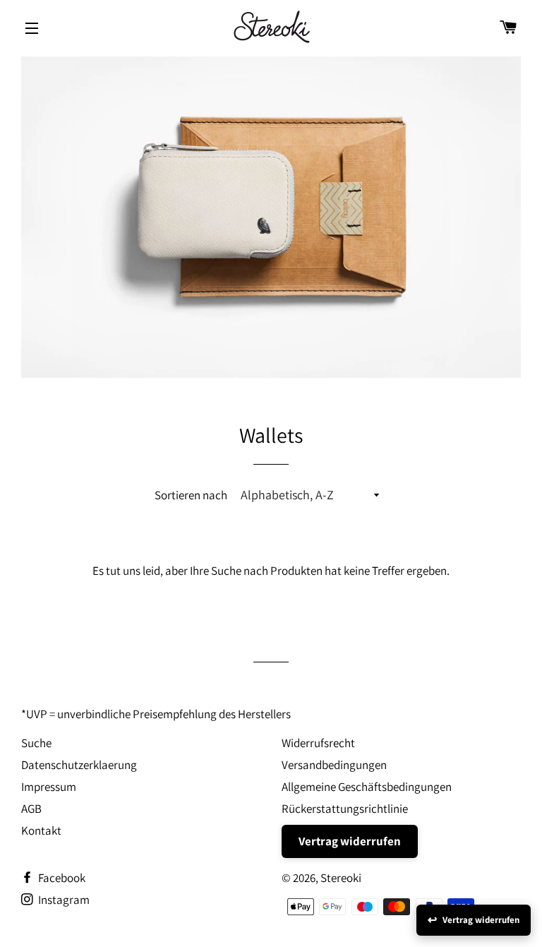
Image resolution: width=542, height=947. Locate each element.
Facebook (60, 878)
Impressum (48, 786)
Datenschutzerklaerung (79, 765)
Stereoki (340, 878)
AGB (31, 808)
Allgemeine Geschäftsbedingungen (367, 786)
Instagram (63, 899)
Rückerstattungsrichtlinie (345, 808)
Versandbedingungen (334, 765)
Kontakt (41, 830)
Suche (36, 743)
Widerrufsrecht (318, 743)
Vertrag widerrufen (350, 841)
